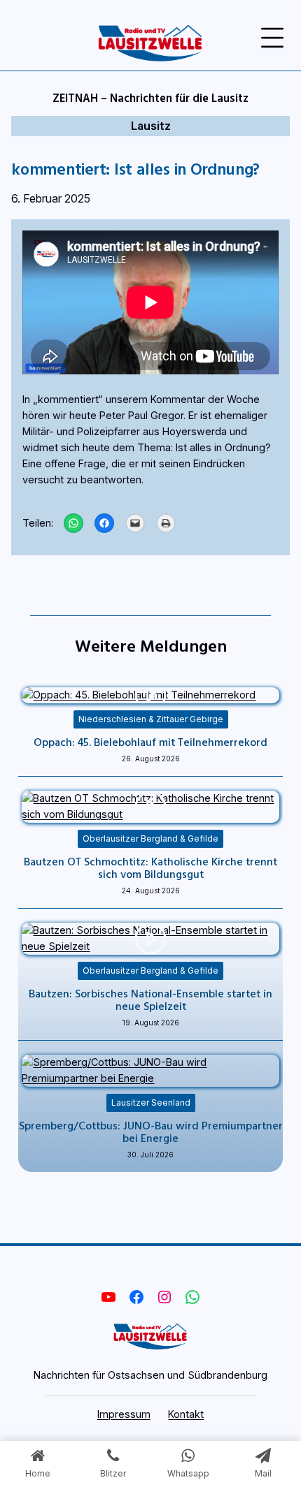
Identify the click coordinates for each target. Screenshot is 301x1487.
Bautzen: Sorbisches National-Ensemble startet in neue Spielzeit (150, 999)
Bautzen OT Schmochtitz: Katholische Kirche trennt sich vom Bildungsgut (150, 867)
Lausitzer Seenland (150, 1102)
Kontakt (186, 1414)
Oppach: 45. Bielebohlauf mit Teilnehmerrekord (150, 742)
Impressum (123, 1414)
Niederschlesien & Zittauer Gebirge (150, 719)
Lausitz (151, 126)
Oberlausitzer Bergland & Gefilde (150, 838)
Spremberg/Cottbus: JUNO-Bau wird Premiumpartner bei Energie (151, 1131)
